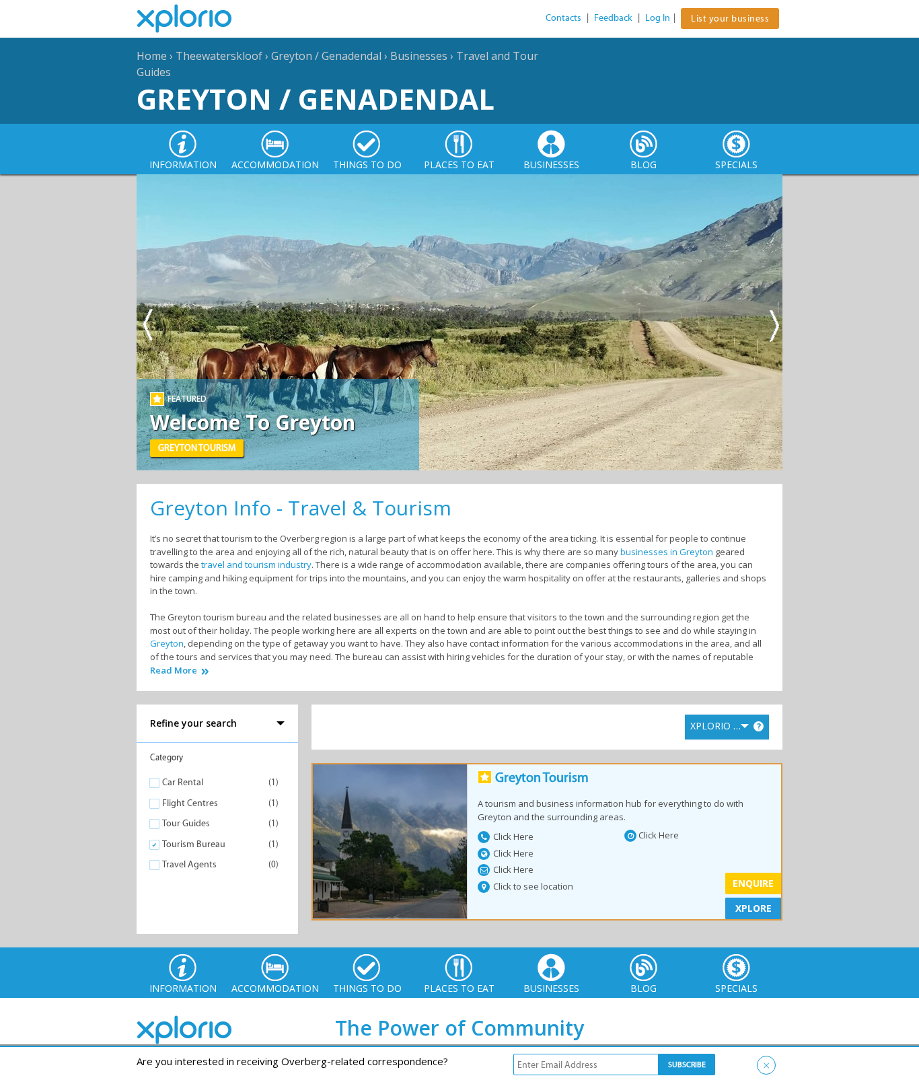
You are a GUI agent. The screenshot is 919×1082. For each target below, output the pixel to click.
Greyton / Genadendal (326, 55)
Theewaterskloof (219, 55)
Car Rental (182, 782)
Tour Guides (186, 823)
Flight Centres (190, 803)
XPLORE (753, 908)
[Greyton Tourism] (390, 841)
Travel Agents (189, 864)
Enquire (753, 883)
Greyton (167, 643)
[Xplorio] (194, 19)
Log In (657, 18)
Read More (173, 670)
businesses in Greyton (666, 552)
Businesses (418, 55)
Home (152, 55)
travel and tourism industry (256, 564)
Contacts (563, 18)
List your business (730, 18)
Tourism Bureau (193, 844)
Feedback (613, 18)
